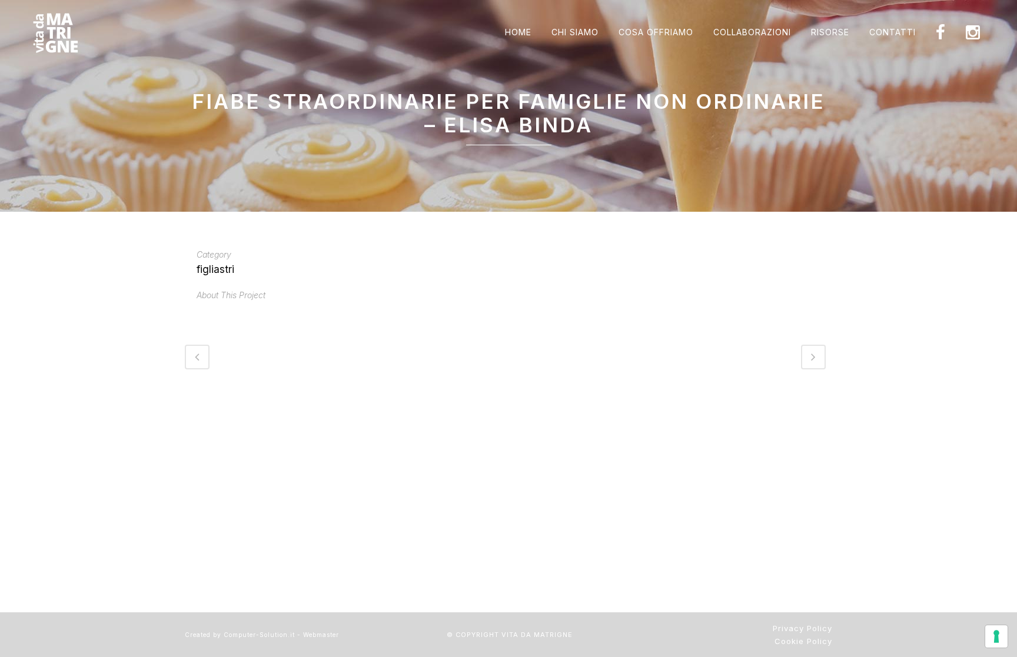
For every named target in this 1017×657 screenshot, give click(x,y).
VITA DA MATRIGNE (537, 635)
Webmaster (321, 634)
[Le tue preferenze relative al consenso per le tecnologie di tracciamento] (996, 636)
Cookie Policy (803, 641)
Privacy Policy (802, 628)
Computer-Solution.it (259, 634)
